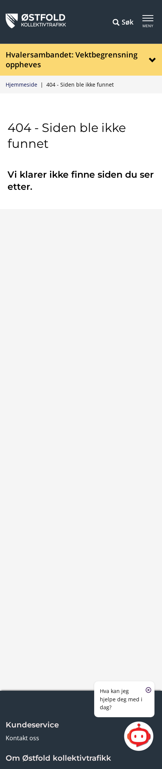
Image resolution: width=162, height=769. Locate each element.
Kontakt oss (22, 738)
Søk (127, 21)
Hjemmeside (21, 84)
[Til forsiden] (36, 26)
